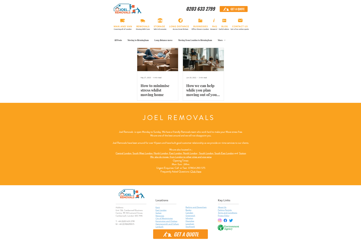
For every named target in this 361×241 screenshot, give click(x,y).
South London (206, 153)
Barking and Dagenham (196, 207)
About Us (222, 207)
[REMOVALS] (143, 21)
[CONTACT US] (240, 21)
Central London (123, 153)
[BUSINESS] (200, 21)
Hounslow (190, 221)
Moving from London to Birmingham (195, 40)
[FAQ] (214, 21)
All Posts (118, 40)
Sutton (242, 153)
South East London (224, 153)
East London (175, 153)
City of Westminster (164, 218)
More (220, 40)
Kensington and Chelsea (166, 221)
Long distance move (163, 40)
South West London (143, 153)
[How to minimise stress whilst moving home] (157, 59)
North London (190, 153)
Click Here (195, 171)
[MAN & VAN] (122, 21)
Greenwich (190, 215)
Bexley (188, 210)
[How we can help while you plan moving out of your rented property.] (203, 59)
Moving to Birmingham (138, 40)
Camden (189, 212)
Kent (158, 207)
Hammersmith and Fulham (167, 224)
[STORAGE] (160, 21)
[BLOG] (224, 21)
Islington (189, 218)
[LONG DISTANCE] (180, 21)
